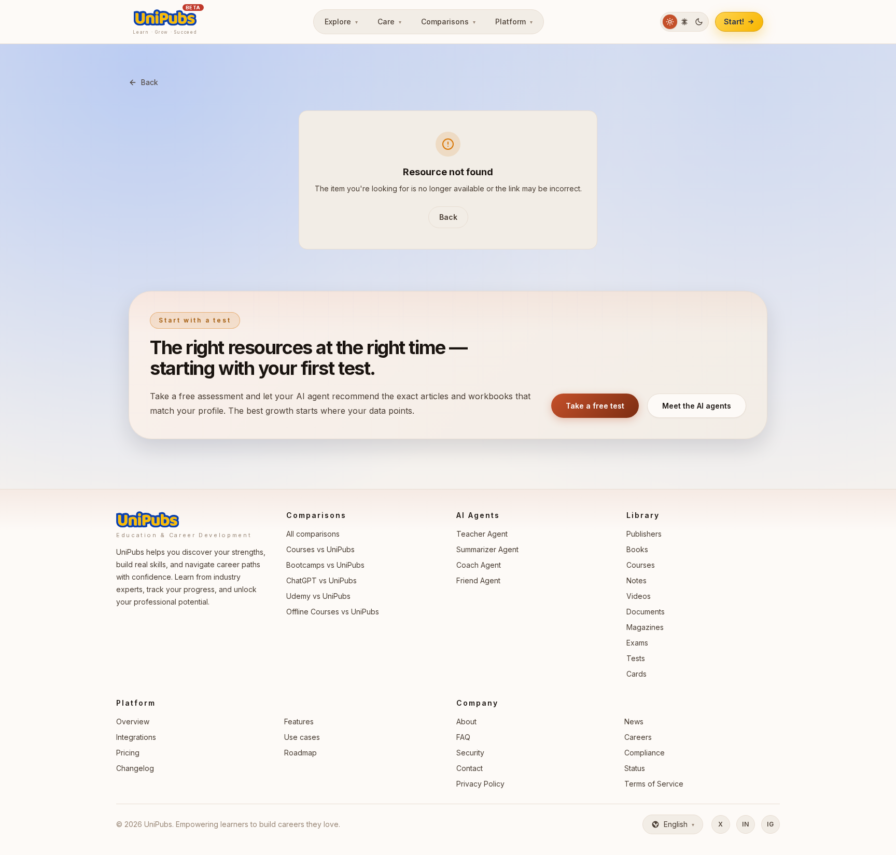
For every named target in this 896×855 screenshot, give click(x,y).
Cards (636, 673)
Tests (635, 658)
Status (634, 768)
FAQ (463, 737)
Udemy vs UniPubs (318, 596)
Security (470, 752)
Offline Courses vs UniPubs (332, 611)
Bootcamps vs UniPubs (325, 564)
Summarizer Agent (487, 549)
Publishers (644, 533)
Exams (637, 642)
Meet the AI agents (696, 405)
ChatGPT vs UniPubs (321, 580)
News (633, 721)
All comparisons (313, 533)
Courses (640, 564)
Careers (638, 737)
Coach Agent (478, 564)
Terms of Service (653, 783)
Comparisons (448, 21)
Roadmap (300, 752)
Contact (469, 768)
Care (389, 21)
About (466, 721)
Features (299, 721)
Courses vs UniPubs (320, 549)
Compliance (644, 752)
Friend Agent (478, 580)
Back (149, 82)
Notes (636, 580)
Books (637, 549)
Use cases (302, 737)
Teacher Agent (482, 533)
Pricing (127, 752)
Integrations (136, 737)
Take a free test (595, 405)
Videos (638, 596)
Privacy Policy (480, 783)
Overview (132, 721)
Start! (734, 21)
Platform (514, 21)
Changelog (135, 768)
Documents (645, 611)
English (679, 824)
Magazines (645, 627)
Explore (341, 21)
